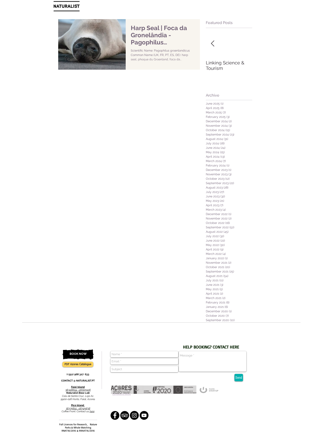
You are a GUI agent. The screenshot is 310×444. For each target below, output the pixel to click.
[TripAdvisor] (124, 415)
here (92, 411)
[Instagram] (134, 415)
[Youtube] (144, 415)
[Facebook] (115, 415)
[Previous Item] (212, 43)
